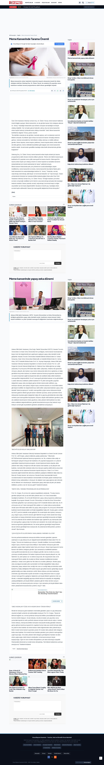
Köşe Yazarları (77, 744)
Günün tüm (89, 7)
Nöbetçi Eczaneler (56, 747)
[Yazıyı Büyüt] (52, 91)
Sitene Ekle (66, 753)
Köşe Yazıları (46, 2)
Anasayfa (13, 35)
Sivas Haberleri (37, 744)
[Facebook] (63, 91)
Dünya (60, 2)
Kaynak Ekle (60, 43)
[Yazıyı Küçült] (55, 91)
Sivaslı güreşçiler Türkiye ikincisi (32, 7)
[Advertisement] (52, 20)
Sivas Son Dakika (27, 744)
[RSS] (55, 757)
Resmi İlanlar (29, 2)
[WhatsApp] (57, 91)
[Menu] (79, 2)
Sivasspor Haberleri (47, 744)
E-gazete (37, 2)
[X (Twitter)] (60, 91)
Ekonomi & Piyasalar (67, 744)
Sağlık (18, 35)
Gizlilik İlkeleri (57, 753)
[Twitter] (52, 757)
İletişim (50, 753)
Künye (43, 753)
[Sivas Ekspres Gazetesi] (15, 2)
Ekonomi (53, 2)
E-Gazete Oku (47, 747)
